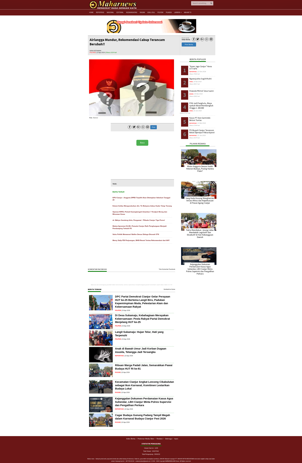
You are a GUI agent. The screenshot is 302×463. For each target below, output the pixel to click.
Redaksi (160, 439)
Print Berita (189, 44)
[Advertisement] (142, 162)
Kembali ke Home (169, 289)
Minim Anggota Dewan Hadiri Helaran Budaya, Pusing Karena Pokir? (200, 168)
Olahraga (168, 439)
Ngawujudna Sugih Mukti (200, 78)
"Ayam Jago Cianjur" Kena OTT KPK (200, 67)
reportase (119, 356)
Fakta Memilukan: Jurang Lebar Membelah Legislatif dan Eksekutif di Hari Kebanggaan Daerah (200, 233)
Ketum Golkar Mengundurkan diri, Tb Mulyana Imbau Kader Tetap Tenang (142, 206)
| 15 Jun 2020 (197, 111)
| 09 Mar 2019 (198, 94)
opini (191, 81)
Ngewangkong (131, 12)
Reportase (100, 12)
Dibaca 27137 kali (185, 113)
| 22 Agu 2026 (128, 356)
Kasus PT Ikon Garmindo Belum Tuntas (199, 119)
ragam (117, 372)
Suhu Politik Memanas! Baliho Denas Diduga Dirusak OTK (136, 234)
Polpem (160, 12)
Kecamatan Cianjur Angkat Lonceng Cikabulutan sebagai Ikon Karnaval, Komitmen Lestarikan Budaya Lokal (144, 385)
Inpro (176, 439)
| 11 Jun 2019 (201, 135)
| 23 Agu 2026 (125, 310)
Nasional (110, 12)
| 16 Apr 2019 (197, 81)
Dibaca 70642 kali (194, 74)
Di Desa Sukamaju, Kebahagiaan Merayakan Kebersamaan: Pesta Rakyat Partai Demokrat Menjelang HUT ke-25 (142, 319)
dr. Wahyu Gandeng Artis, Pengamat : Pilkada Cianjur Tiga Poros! (139, 220)
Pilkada (169, 12)
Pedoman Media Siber (146, 439)
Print (153, 127)
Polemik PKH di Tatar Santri (201, 91)
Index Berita (130, 439)
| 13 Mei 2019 (201, 123)
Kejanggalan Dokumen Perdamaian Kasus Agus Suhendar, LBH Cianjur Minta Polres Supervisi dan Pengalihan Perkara (144, 402)
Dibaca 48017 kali (194, 84)
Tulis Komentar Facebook (167, 269)
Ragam (142, 12)
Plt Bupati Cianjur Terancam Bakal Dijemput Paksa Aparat (202, 131)
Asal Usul (151, 12)
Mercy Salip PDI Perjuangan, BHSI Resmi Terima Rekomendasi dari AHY (141, 240)
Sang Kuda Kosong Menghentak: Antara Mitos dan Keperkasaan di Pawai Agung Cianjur (200, 200)
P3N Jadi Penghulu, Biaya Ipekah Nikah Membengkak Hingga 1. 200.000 (201, 105)
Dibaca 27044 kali (194, 125)
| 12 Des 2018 (201, 71)
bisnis (191, 94)
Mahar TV (187, 12)
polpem (93, 52)
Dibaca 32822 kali (194, 96)
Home (91, 12)
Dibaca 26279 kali (194, 138)
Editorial (120, 12)
